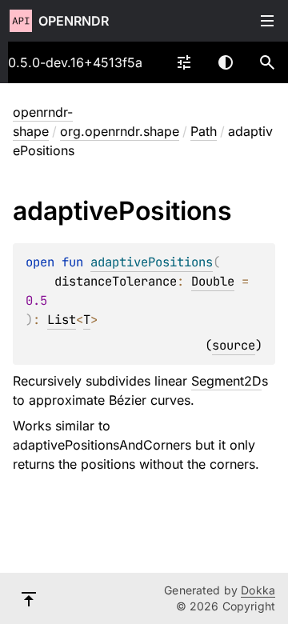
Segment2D (226, 381)
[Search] (267, 62)
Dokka (258, 590)
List (61, 319)
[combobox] (184, 62)
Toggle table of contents (267, 21)
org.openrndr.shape (119, 131)
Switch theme (225, 62)
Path (203, 131)
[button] (267, 62)
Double (212, 281)
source (233, 345)
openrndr (73, 21)
